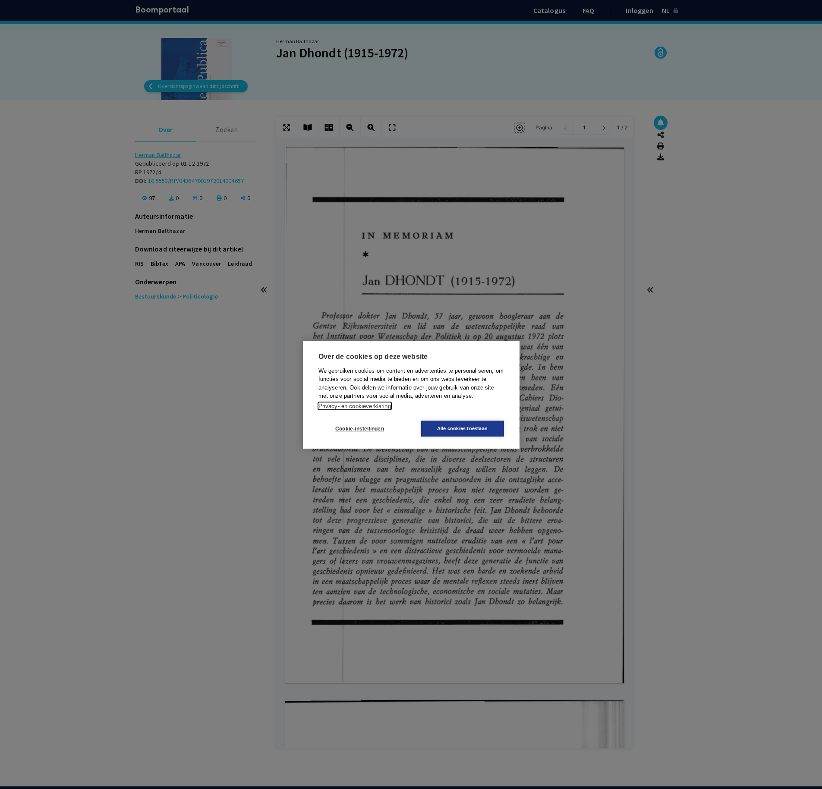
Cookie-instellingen (359, 428)
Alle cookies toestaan (462, 428)
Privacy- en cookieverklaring (354, 405)
